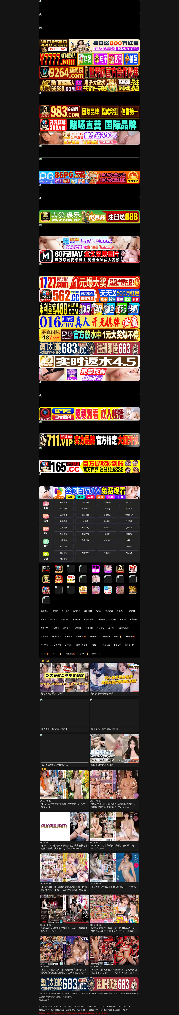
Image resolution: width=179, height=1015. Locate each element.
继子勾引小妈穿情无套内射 (54, 729)
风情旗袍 (63, 534)
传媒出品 (63, 546)
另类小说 (63, 559)
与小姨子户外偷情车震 (102, 693)
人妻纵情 (107, 553)
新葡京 (43, 619)
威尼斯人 (44, 611)
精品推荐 (63, 502)
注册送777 (121, 611)
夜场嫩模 (100, 628)
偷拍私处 (78, 628)
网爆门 (129, 540)
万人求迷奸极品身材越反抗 (54, 764)
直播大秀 (117, 645)
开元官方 (44, 645)
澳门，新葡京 (81, 645)
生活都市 (63, 553)
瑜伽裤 (107, 534)
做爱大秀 (106, 645)
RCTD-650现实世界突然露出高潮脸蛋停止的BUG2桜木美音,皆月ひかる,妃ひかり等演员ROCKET (113, 931)
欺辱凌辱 (63, 521)
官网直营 (77, 611)
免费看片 (95, 645)
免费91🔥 (45, 653)
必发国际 (112, 628)
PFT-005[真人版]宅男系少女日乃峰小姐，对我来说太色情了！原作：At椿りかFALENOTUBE (64, 888)
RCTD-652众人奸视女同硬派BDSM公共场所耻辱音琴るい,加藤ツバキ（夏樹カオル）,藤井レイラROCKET (114, 972)
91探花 (85, 521)
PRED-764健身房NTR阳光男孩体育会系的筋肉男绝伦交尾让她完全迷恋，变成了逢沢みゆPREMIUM (64, 972)
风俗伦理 (129, 553)
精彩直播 (112, 619)
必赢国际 (65, 619)
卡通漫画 (63, 540)
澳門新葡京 (56, 636)
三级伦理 (63, 508)
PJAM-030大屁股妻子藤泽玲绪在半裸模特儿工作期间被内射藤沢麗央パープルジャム (114, 805)
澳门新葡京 (124, 628)
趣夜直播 (89, 628)
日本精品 (85, 508)
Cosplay (107, 508)
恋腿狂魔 (129, 527)
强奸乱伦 (85, 502)
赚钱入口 (96, 653)
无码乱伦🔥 (130, 636)
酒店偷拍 (133, 619)
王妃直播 (55, 628)
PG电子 (99, 611)
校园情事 (85, 553)
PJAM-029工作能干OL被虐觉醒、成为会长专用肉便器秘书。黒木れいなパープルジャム (64, 847)
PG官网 (55, 611)
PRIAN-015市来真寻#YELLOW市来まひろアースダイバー (64, 805)
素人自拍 (129, 508)
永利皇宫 (68, 636)
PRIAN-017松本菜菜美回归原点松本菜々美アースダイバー (113, 847)
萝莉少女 (129, 502)
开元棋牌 (65, 611)
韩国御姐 (85, 515)
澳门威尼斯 (129, 645)
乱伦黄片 (67, 628)
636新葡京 (94, 636)
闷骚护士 (129, 534)
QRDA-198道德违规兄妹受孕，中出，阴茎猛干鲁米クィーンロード (64, 930)
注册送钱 (109, 611)
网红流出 (107, 521)
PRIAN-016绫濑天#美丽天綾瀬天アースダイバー (114, 888)
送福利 (132, 611)
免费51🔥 (117, 636)
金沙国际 (68, 645)
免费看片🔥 (81, 636)
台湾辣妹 (63, 515)
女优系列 (85, 527)
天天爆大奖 (56, 645)
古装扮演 (63, 527)
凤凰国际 (76, 619)
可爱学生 (107, 527)
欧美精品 (107, 502)
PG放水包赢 (89, 619)
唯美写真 (107, 540)
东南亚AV (129, 515)
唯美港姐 (107, 515)
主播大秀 (44, 628)
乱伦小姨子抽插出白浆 (102, 764)
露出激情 (85, 540)
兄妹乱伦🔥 (70, 653)
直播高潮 (101, 619)
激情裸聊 (106, 636)
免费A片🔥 (57, 653)
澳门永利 (88, 611)
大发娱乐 (44, 636)
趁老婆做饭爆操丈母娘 (52, 693)
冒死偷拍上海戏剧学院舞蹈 (104, 729)
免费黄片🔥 (84, 653)
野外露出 (129, 521)
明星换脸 (85, 534)
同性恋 (129, 546)
